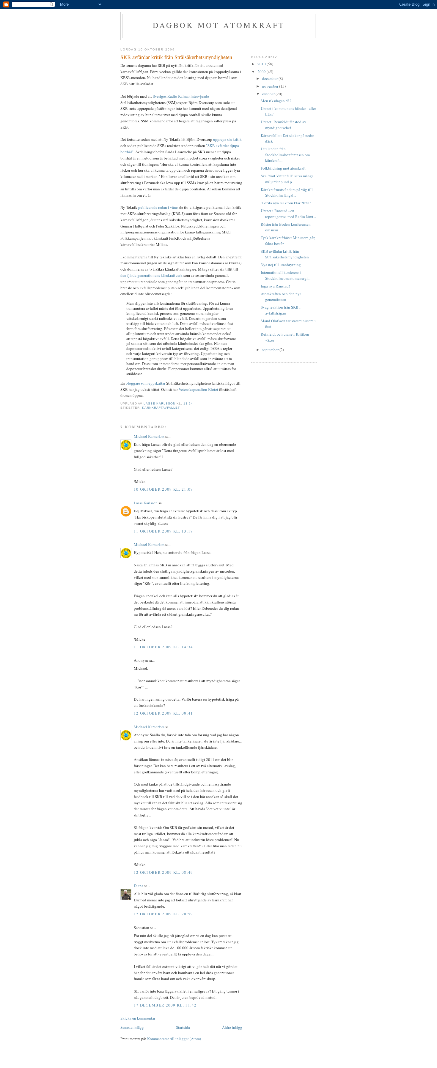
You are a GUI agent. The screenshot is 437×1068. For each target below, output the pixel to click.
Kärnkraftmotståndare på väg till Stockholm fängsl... (287, 192)
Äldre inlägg (232, 1027)
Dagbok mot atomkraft (219, 25)
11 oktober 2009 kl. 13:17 (163, 531)
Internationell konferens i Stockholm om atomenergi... (285, 275)
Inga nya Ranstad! (275, 286)
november (270, 86)
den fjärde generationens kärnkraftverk (151, 275)
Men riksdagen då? (276, 100)
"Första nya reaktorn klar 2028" (286, 203)
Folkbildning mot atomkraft (283, 168)
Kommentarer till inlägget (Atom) (174, 1038)
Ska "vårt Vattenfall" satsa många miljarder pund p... (287, 178)
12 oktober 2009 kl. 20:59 (163, 914)
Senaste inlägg (132, 1027)
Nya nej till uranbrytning (281, 264)
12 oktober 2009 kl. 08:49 (163, 872)
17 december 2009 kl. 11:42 (165, 1005)
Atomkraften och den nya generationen (281, 296)
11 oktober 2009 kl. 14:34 (163, 647)
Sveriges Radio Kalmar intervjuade (181, 96)
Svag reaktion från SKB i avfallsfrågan (281, 310)
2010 (262, 64)
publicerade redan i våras (158, 207)
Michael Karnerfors (149, 436)
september (270, 349)
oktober (269, 94)
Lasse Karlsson (146, 502)
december (270, 78)
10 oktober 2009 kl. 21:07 (163, 489)
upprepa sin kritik (227, 139)
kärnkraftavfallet (161, 407)
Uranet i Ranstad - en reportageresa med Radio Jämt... (288, 213)
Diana (138, 885)
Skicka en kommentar (137, 1018)
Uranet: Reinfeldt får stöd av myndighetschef (283, 124)
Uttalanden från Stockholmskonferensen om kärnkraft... (285, 154)
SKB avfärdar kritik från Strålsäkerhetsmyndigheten (285, 254)
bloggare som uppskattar (145, 383)
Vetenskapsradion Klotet (198, 389)
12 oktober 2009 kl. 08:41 (163, 713)
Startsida (183, 1027)
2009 (262, 71)
